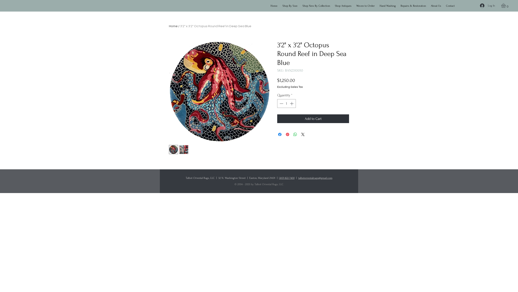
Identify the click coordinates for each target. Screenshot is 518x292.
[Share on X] (302, 134)
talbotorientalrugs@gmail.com (315, 177)
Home (173, 26)
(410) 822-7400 (287, 177)
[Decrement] (281, 103)
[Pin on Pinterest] (287, 134)
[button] (317, 4)
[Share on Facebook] (279, 134)
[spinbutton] (286, 103)
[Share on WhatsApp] (295, 134)
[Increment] (292, 103)
